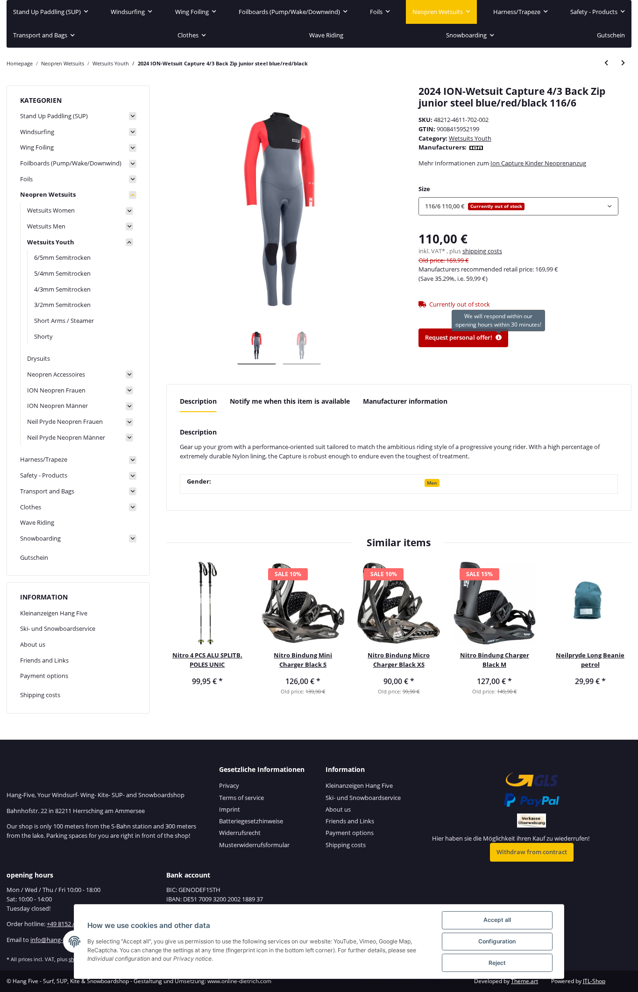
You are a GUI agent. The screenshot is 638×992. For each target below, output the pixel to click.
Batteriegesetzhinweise (251, 821)
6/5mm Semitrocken (62, 257)
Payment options (44, 675)
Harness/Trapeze (43, 459)
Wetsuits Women (51, 210)
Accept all (497, 919)
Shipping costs (40, 695)
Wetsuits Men (46, 226)
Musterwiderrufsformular (254, 845)
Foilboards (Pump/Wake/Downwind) (70, 163)
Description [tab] (198, 401)
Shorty (43, 336)
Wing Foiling (37, 147)
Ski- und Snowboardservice (57, 628)
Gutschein (34, 557)
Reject (497, 962)
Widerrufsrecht (240, 832)
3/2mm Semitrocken (62, 304)
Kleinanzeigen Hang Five (53, 613)
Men (432, 482)
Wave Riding (37, 522)
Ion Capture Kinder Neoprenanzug (538, 163)
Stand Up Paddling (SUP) (54, 116)
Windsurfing (37, 132)
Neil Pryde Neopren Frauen (65, 421)
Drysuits (38, 358)
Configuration (497, 941)
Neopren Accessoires (56, 374)
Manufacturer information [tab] (405, 401)
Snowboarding (40, 538)
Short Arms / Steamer (64, 320)
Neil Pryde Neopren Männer (66, 437)
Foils (26, 179)
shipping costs (482, 251)
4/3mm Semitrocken (62, 289)
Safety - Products (43, 475)
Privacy (229, 785)
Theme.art (524, 981)
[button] (518, 206)
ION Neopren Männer (57, 405)
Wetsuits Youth (470, 138)
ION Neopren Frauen (56, 390)
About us (32, 644)
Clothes (30, 507)
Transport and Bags (47, 491)
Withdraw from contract (531, 852)
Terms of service (241, 797)
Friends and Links (44, 660)
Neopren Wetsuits (48, 194)
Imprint (229, 809)
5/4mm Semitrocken (62, 273)
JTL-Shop (594, 981)
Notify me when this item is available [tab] (290, 401)
